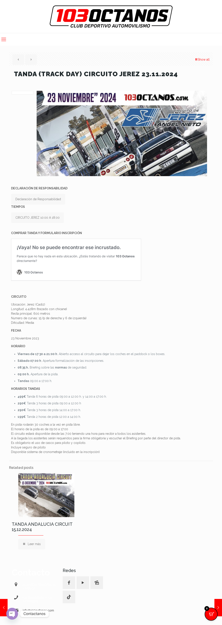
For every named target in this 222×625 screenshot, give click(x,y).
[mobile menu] (3, 39)
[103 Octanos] (111, 16)
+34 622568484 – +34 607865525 (37, 599)
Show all (204, 59)
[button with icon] (69, 582)
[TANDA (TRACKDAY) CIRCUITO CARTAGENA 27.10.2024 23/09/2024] (4, 607)
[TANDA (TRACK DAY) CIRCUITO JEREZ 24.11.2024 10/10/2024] (218, 607)
